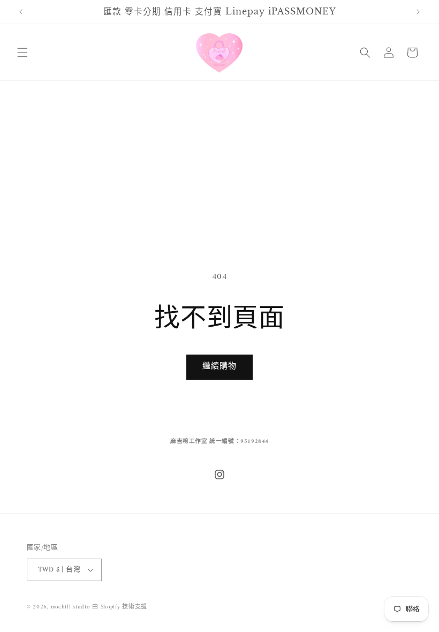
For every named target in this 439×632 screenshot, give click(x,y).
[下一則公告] (418, 12)
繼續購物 (219, 366)
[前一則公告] (21, 12)
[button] (22, 52)
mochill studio (70, 607)
